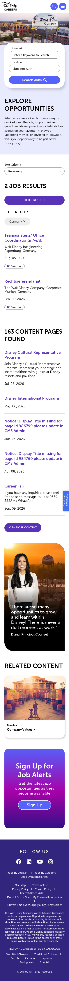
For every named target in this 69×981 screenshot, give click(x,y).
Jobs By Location (18, 873)
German (30, 958)
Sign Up (34, 804)
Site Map (20, 885)
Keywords (17, 48)
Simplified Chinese (17, 954)
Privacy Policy (20, 889)
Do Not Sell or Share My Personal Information (34, 897)
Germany (15, 221)
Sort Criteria (12, 164)
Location (16, 62)
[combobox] (34, 68)
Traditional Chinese (45, 954)
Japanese (47, 958)
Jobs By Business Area (34, 877)
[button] (14, 266)
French (15, 958)
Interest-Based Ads (31, 893)
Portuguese (26, 962)
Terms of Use (40, 885)
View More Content (23, 527)
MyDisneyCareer (52, 905)
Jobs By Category (45, 873)
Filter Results (34, 200)
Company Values (20, 729)
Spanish (44, 962)
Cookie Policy (43, 889)
